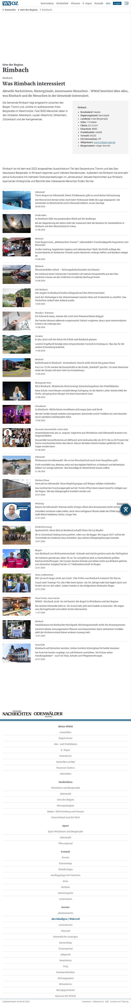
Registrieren (65, 738)
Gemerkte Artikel (65, 761)
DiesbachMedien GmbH (16, 1001)
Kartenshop (47, 3)
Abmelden (65, 773)
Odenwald (65, 793)
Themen (75, 3)
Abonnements (65, 913)
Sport (65, 825)
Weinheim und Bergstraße (65, 787)
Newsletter (65, 756)
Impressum (87, 1001)
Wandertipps (65, 869)
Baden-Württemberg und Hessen (65, 811)
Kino (65, 881)
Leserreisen (65, 899)
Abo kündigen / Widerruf (65, 919)
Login (117, 3)
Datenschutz (98, 1001)
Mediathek (62, 3)
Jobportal (66, 954)
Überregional (65, 843)
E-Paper (87, 3)
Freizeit (65, 851)
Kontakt (98, 3)
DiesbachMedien (65, 972)
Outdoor (65, 887)
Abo (108, 3)
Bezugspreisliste (65, 990)
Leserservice (66, 924)
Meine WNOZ (65, 726)
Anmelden (65, 732)
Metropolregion (65, 805)
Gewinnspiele (65, 893)
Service (65, 907)
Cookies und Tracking (119, 1001)
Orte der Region (65, 799)
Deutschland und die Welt (65, 817)
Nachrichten (66, 782)
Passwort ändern (65, 767)
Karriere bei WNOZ (65, 996)
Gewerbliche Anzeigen (65, 936)
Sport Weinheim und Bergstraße (65, 831)
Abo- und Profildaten (65, 744)
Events (65, 857)
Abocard (65, 930)
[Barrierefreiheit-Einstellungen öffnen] (125, 509)
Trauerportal (65, 948)
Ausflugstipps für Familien (65, 875)
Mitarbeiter (65, 984)
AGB (107, 1001)
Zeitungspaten (66, 978)
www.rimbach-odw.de (104, 142)
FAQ (65, 966)
